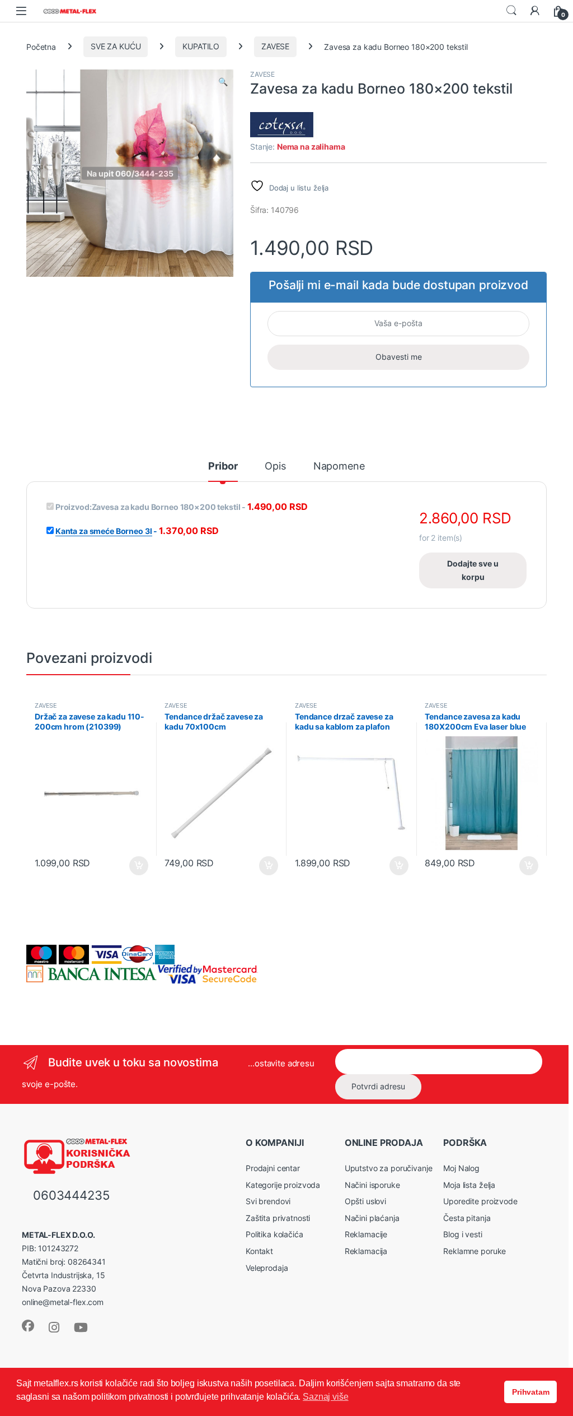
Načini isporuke (372, 1185)
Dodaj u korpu (137, 865)
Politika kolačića (274, 1234)
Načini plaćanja (372, 1218)
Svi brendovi (268, 1201)
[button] (223, 82)
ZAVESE (275, 46)
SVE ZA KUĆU (115, 46)
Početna (41, 46)
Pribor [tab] (222, 466)
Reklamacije (366, 1234)
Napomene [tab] (339, 466)
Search (511, 10)
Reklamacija (366, 1251)
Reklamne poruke (474, 1251)
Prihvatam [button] (530, 1391)
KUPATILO (200, 46)
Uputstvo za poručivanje (389, 1168)
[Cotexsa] (287, 126)
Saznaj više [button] (325, 1396)
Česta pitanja (466, 1218)
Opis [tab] (275, 466)
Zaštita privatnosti (278, 1218)
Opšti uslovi (365, 1201)
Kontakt (259, 1251)
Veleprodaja (267, 1268)
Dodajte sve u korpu (473, 570)
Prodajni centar (273, 1168)
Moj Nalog (461, 1168)
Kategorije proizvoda (283, 1185)
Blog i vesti (462, 1234)
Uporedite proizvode (480, 1201)
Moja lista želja (469, 1185)
